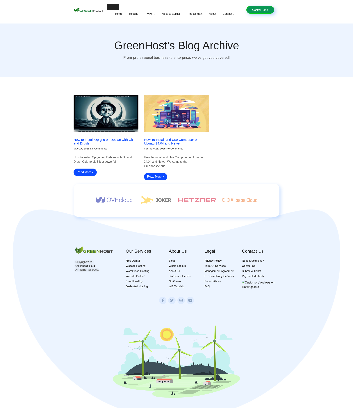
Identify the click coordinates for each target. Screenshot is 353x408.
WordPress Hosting (137, 271)
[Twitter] (172, 300)
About (212, 13)
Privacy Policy (213, 260)
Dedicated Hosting (137, 286)
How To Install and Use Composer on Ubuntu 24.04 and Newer (171, 141)
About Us (174, 271)
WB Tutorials (176, 286)
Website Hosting (135, 266)
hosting (133, 13)
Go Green (175, 281)
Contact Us (249, 266)
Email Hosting (134, 281)
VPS (150, 13)
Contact (227, 13)
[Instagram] (181, 300)
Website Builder (170, 13)
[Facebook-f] (162, 300)
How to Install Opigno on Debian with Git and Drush (103, 141)
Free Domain (194, 13)
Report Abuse (212, 281)
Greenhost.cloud (85, 265)
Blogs (172, 260)
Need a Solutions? (253, 260)
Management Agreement (219, 271)
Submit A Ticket (251, 271)
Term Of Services (215, 266)
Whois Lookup (177, 266)
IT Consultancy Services (219, 276)
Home (118, 13)
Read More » (85, 172)
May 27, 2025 (82, 148)
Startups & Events (180, 276)
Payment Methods (253, 276)
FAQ (207, 286)
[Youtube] (190, 300)
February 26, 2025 (155, 148)
